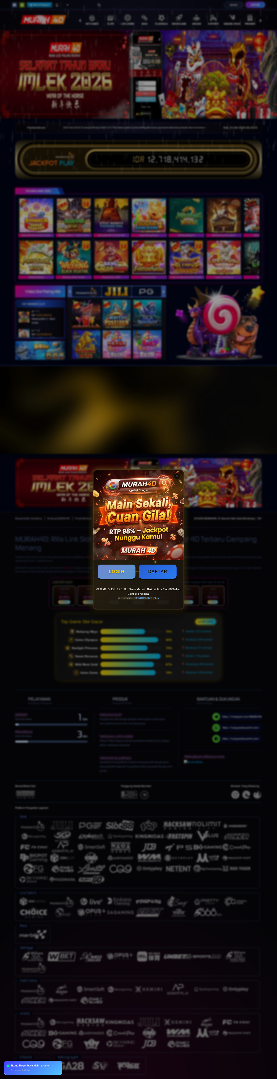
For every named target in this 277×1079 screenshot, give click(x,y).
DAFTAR (157, 571)
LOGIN (116, 571)
